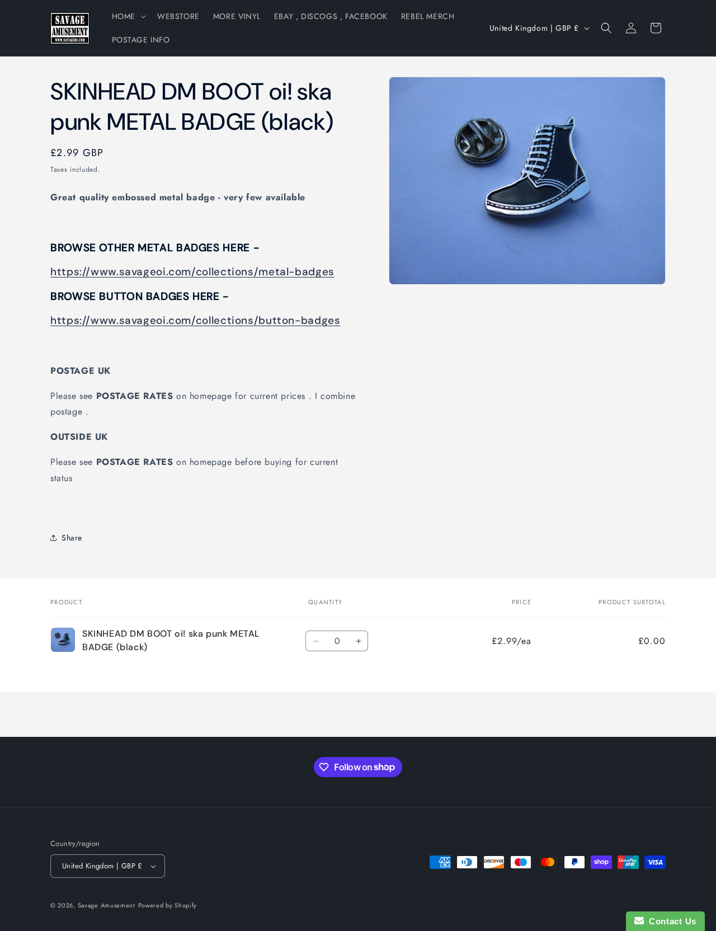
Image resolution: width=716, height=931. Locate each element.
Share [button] (72, 537)
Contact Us (670, 921)
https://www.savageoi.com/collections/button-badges (195, 320)
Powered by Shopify (167, 905)
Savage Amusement (106, 905)
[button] (127, 16)
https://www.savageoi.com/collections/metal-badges (192, 272)
